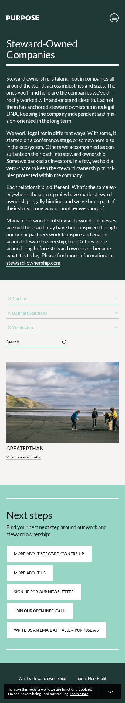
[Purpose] (22, 19)
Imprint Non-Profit (90, 678)
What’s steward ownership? (42, 678)
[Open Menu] (114, 17)
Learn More (79, 693)
